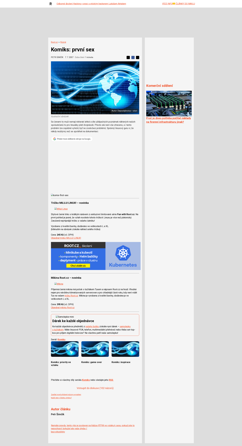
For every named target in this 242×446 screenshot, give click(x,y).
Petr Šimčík (57, 57)
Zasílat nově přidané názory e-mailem (66, 394)
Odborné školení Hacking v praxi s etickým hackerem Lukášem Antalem (91, 3)
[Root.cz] (51, 3)
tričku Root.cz (71, 295)
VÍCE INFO (167, 3)
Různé (63, 42)
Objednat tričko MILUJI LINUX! (66, 238)
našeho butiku (92, 326)
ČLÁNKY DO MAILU (185, 3)
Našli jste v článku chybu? (61, 398)
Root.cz (54, 42)
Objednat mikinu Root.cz (63, 307)
